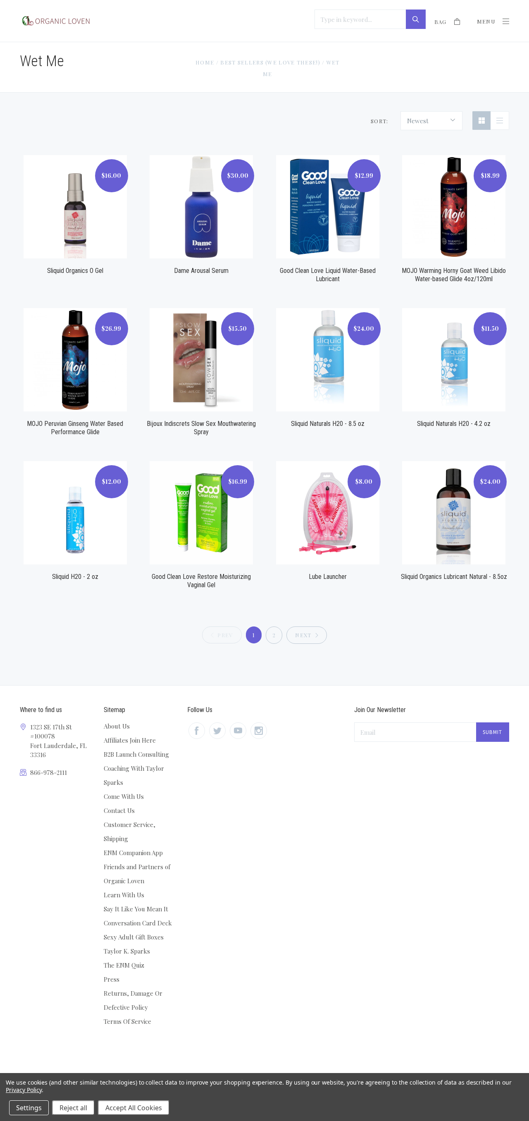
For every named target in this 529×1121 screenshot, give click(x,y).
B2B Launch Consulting (136, 754)
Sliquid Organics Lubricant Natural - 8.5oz (454, 577)
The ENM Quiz (124, 965)
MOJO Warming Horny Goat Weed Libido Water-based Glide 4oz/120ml (454, 275)
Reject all (73, 1107)
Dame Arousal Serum (201, 271)
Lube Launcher (328, 577)
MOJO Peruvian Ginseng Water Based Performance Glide (75, 428)
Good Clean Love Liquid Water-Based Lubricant (328, 275)
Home (204, 62)
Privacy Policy (24, 1090)
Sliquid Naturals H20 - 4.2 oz (454, 424)
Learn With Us (124, 895)
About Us (117, 726)
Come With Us (124, 796)
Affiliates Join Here (130, 740)
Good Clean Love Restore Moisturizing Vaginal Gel (201, 581)
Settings (29, 1107)
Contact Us (119, 810)
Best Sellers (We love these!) (270, 62)
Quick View (75, 197)
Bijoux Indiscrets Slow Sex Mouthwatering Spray (201, 428)
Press (111, 979)
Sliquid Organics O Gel (75, 271)
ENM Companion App (133, 853)
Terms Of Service (127, 1021)
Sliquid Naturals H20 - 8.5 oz (328, 424)
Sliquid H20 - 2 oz (75, 577)
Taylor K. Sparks (127, 951)
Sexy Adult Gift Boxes (134, 937)
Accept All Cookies (133, 1107)
